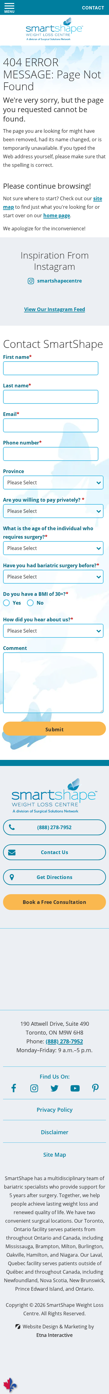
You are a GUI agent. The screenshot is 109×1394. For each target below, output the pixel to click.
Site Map (54, 1154)
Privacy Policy (55, 1109)
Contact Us (54, 852)
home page (56, 215)
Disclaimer (54, 1132)
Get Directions (54, 877)
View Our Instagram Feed (54, 309)
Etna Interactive (54, 1335)
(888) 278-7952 (64, 1041)
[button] (9, 7)
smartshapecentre (59, 280)
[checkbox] (53, 604)
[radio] (12, 604)
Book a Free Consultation (54, 902)
